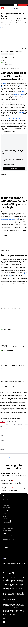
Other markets (6, 507)
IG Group (5, 618)
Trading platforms (7, 510)
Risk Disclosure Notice (8, 587)
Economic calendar (7, 530)
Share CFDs (5, 499)
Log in (15, 4)
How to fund (6, 563)
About (4, 533)
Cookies (18, 563)
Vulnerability (12, 563)
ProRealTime (6, 518)
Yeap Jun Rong (8, 62)
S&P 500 (12, 51)
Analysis (5, 526)
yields (19, 85)
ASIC (4, 541)
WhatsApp (5, 551)
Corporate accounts (7, 535)
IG (3, 562)
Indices (6, 51)
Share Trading (6, 498)
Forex (2, 51)
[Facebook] (6, 57)
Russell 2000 (21, 112)
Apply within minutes (23, 4)
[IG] (2, 8)
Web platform (6, 513)
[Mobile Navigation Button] (26, 8)
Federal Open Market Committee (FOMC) (13, 118)
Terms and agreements (14, 562)
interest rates (16, 89)
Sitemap (6, 562)
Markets (5, 495)
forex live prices (8, 457)
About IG (22, 563)
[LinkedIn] (14, 57)
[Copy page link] (2, 57)
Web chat (5, 549)
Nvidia (10, 275)
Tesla (25, 273)
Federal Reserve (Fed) (17, 122)
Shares (8, 421)
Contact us (5, 547)
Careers (9, 618)
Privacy (22, 562)
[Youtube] (10, 573)
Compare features (7, 522)
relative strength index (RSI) (7, 221)
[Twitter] (10, 57)
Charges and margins (8, 537)
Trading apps (6, 515)
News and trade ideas (8, 528)
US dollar (11, 54)
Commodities (6, 505)
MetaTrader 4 (6, 516)
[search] (24, 8)
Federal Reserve (4, 54)
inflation (23, 91)
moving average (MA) (19, 94)
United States (18, 51)
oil (10, 269)
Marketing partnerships (8, 539)
